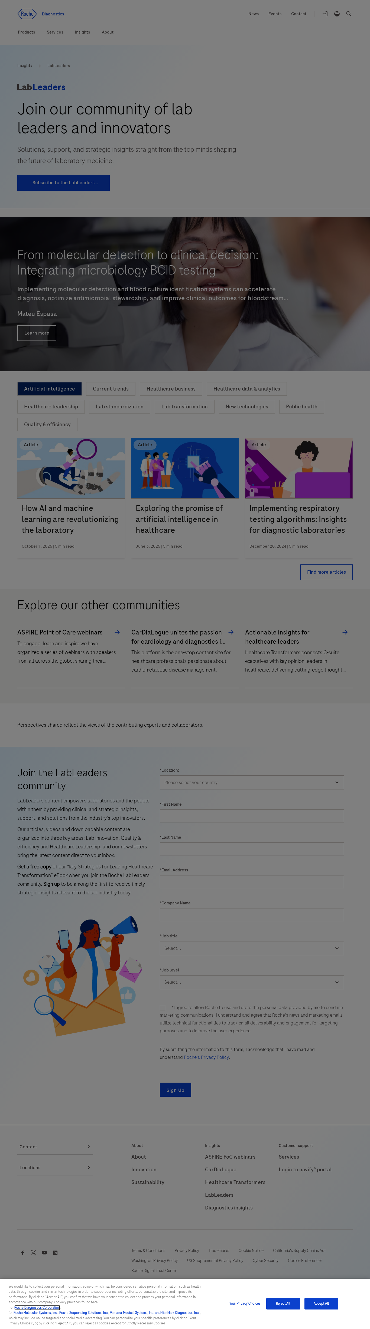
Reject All (283, 1303)
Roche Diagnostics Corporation (37, 1307)
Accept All (321, 1303)
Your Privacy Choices (245, 1303)
